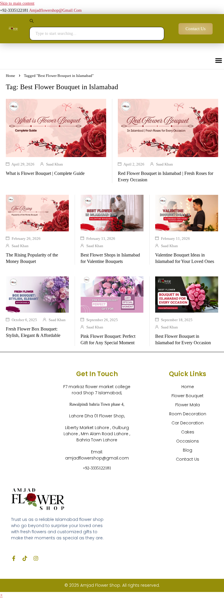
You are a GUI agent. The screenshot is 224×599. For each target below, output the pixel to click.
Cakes (187, 432)
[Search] (96, 22)
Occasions (187, 441)
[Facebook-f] (13, 558)
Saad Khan (54, 164)
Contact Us (187, 459)
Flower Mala (187, 405)
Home (10, 75)
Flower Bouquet (188, 396)
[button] (1, 595)
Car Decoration (188, 423)
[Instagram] (35, 558)
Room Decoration (187, 414)
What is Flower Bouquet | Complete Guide (45, 173)
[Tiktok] (24, 558)
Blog (187, 450)
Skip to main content (17, 3)
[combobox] (96, 33)
